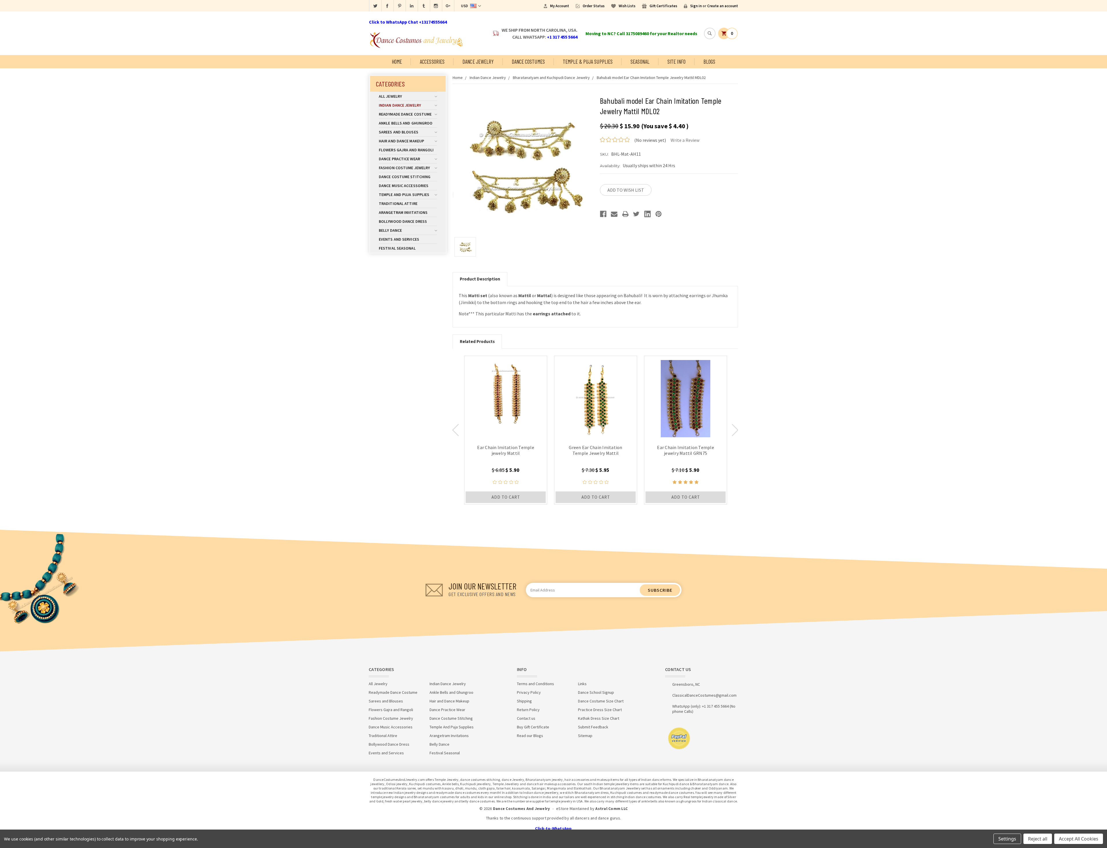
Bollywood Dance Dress (403, 221)
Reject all (1037, 839)
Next (735, 430)
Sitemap (585, 735)
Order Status (594, 5)
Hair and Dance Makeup (401, 141)
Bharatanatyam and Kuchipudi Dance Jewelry (551, 77)
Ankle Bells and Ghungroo (405, 123)
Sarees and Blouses (398, 132)
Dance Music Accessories (403, 185)
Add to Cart (506, 497)
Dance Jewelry (478, 61)
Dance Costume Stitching (404, 176)
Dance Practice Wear (399, 158)
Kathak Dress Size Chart (598, 718)
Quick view (506, 397)
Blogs (709, 61)
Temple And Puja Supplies (404, 194)
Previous (455, 430)
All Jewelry (390, 96)
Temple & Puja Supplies (588, 61)
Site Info (676, 61)
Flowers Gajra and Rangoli (406, 149)
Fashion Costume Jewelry (404, 167)
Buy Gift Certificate (533, 727)
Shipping (524, 701)
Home (397, 61)
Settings (1007, 839)
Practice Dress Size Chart (600, 709)
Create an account (722, 5)
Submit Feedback (593, 727)
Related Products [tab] (477, 341)
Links (582, 683)
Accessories (432, 61)
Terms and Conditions (535, 683)
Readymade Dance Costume (405, 114)
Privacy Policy (529, 692)
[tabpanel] (506, 430)
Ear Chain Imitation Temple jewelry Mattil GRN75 (685, 450)
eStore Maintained (572, 808)
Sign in (696, 5)
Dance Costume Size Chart (601, 701)
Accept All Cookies (1078, 839)
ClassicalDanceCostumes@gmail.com (704, 695)
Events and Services (399, 239)
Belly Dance (390, 230)
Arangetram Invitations (403, 212)
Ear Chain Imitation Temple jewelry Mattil (505, 450)
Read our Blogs (530, 735)
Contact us (526, 718)
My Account (559, 5)
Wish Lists (627, 5)
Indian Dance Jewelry (400, 105)
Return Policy (528, 709)
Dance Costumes (528, 61)
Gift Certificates (663, 5)
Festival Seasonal (397, 248)
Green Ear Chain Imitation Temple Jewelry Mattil (595, 450)
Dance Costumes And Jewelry (521, 808)
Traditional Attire (398, 203)
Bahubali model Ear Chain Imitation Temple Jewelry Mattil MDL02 (651, 77)
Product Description (480, 279)
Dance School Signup (596, 692)
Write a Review (685, 140)
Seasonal (639, 61)
